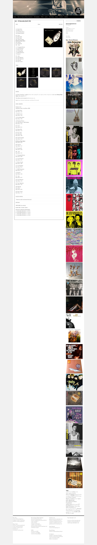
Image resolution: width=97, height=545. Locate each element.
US (78, 511)
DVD (67, 497)
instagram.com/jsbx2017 (35, 523)
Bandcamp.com (31, 98)
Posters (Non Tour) (69, 31)
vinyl (72, 513)
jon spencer (70, 500)
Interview (75, 498)
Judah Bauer (69, 504)
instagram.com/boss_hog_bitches (19, 520)
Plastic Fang (75, 508)
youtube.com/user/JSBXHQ (36, 525)
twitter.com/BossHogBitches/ (18, 519)
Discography (36, 17)
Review (74, 510)
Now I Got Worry (69, 508)
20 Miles (73, 491)
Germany (73, 497)
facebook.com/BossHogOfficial (18, 521)
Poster (79, 509)
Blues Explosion (70, 494)
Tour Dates (51, 17)
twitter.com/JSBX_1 (34, 521)
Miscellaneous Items (69, 29)
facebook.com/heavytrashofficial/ (19, 525)
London (76, 504)
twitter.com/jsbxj (34, 522)
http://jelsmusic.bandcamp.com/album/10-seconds (28, 100)
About (56, 17)
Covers (67, 27)
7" (69, 491)
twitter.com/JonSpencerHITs (54, 537)
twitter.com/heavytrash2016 (18, 526)
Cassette (80, 494)
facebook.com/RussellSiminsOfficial (55, 531)
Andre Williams (69, 493)
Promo (70, 510)
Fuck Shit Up (32, 94)
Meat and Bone (70, 507)
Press (67, 32)
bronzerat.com (33, 531)
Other (42, 17)
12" (70, 491)
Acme (77, 491)
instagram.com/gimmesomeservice (55, 522)
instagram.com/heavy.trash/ (18, 527)
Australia (74, 493)
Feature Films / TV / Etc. (70, 28)
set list (76, 510)
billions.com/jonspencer (53, 538)
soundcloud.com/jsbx (35, 527)
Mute (75, 507)
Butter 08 (76, 494)
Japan (79, 498)
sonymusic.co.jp (34, 532)
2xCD (67, 491)
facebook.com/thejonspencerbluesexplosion (39, 520)
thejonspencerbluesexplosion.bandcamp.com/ (39, 526)
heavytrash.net (15, 528)
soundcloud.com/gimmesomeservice (55, 521)
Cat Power (68, 496)
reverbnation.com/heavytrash (18, 530)
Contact (61, 17)
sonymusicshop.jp (34, 533)
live (74, 504)
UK (75, 511)
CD (25, 96)
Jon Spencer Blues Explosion (71, 502)
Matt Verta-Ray (76, 506)
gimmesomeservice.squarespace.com (55, 519)
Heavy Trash (70, 498)
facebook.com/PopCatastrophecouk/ (73, 520)
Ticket (72, 511)
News (15, 17)
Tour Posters (68, 37)
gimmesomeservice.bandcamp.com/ (55, 523)
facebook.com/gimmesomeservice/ (55, 520)
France (69, 497)
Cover (76, 496)
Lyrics (46, 17)
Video (70, 513)
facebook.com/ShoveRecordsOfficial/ (56, 536)
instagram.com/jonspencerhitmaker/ (55, 535)
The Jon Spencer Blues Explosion (25, 17)
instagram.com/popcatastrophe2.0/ (73, 521)
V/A (67, 513)
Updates (66, 17)
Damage (79, 496)
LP (79, 504)
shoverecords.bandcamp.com (36, 519)
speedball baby (68, 511)
